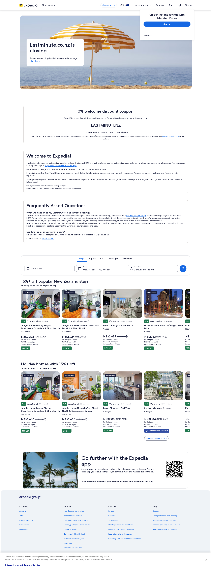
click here (35, 61)
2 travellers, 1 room (144, 269)
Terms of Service (32, 565)
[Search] (183, 268)
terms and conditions (170, 136)
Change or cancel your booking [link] (165, 515)
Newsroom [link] (23, 529)
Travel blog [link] (68, 543)
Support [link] (156, 511)
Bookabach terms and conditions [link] (121, 529)
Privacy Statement (14, 565)
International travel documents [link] (165, 529)
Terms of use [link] (113, 520)
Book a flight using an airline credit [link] (166, 525)
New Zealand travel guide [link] (74, 511)
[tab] (82, 258)
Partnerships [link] (24, 525)
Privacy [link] (111, 511)
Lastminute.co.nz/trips (136, 215)
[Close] (206, 560)
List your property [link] (26, 520)
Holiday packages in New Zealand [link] (77, 525)
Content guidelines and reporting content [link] (124, 538)
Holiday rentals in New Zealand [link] (76, 520)
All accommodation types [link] (74, 538)
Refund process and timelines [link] (164, 520)
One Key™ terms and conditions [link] (120, 525)
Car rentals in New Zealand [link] (74, 534)
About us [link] (22, 511)
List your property (142, 5)
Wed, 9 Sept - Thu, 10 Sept (96, 269)
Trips (171, 5)
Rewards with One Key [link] (73, 548)
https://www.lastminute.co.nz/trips (61, 165)
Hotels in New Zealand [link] (73, 515)
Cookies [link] (111, 515)
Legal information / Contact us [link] (120, 534)
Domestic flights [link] (70, 529)
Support (160, 5)
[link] (167, 36)
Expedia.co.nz (48, 238)
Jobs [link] (21, 515)
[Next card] (190, 323)
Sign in (188, 5)
